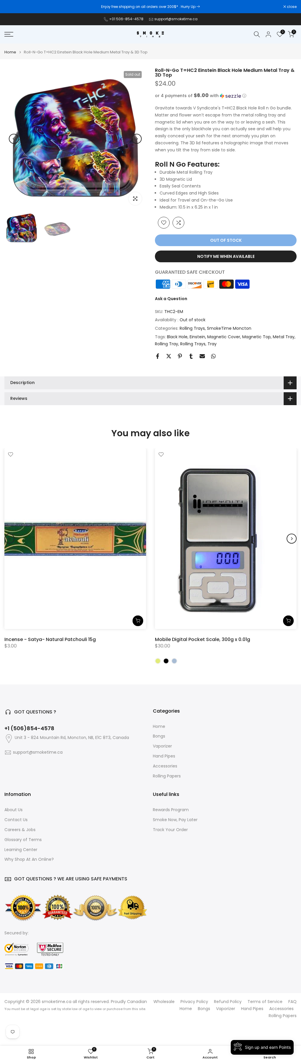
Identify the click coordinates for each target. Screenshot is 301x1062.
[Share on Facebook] (157, 356)
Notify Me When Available (226, 256)
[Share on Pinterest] (180, 356)
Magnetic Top (256, 337)
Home (10, 52)
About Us (13, 810)
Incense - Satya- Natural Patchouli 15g (50, 639)
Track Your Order (170, 830)
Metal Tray (284, 337)
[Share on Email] (202, 356)
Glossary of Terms (23, 840)
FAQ (292, 1001)
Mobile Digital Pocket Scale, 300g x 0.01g (202, 639)
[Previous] (14, 139)
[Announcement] (150, 6)
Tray (212, 344)
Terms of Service (265, 1001)
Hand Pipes (164, 756)
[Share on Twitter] (168, 356)
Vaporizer (162, 746)
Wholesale (164, 1001)
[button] (226, 96)
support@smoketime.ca (176, 18)
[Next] (137, 139)
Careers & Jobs (20, 830)
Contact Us (16, 820)
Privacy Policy (194, 1001)
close (12, 7)
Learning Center (20, 850)
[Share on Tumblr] (191, 356)
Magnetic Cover (223, 337)
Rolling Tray (166, 344)
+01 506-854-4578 (126, 18)
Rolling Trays (192, 328)
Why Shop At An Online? (29, 859)
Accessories (165, 766)
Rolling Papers (167, 776)
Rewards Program (171, 810)
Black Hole (177, 337)
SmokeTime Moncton (229, 328)
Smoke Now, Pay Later (175, 820)
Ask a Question (171, 299)
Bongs (159, 736)
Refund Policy (228, 1001)
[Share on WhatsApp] (213, 356)
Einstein (197, 337)
